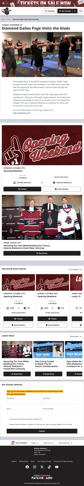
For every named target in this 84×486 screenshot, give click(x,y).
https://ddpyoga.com (22, 113)
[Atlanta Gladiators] (6, 11)
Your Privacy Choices (44, 461)
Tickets (23, 189)
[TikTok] (49, 467)
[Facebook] (27, 467)
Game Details (62, 189)
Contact (14, 461)
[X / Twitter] (42, 467)
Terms (33, 461)
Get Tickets (66, 11)
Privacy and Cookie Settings (63, 461)
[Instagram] (34, 467)
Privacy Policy (23, 461)
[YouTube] (57, 467)
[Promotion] (42, 3)
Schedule (51, 11)
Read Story (43, 253)
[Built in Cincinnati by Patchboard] (42, 477)
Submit (42, 431)
